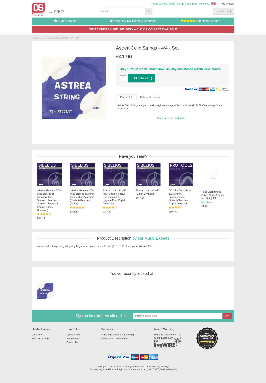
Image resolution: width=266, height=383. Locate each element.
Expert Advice (67, 21)
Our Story (37, 334)
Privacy (157, 366)
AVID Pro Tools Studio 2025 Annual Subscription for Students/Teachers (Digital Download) (180, 197)
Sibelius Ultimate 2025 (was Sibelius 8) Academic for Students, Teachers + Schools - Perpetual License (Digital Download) (49, 200)
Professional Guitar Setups (115, 338)
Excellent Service (207, 21)
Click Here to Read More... (172, 117)
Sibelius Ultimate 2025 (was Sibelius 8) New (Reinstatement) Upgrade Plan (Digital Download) (114, 197)
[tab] (127, 97)
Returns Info (72, 338)
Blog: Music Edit (40, 338)
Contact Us (72, 342)
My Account (228, 3)
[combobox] (122, 11)
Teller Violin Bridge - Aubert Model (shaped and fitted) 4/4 (212, 195)
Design (165, 366)
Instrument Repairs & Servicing (117, 334)
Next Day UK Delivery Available (134, 21)
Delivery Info (73, 334)
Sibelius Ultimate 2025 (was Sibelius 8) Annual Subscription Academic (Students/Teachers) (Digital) (82, 197)
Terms (148, 366)
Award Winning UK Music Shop (181, 3)
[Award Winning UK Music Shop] (207, 348)
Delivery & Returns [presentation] (150, 97)
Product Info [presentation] (126, 97)
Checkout (222, 11)
